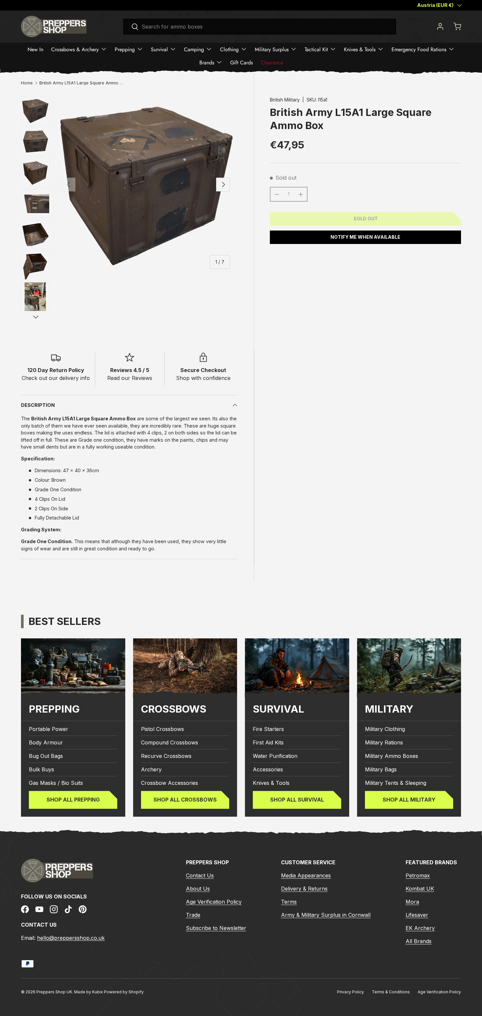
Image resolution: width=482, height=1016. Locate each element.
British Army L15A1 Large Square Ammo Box (81, 83)
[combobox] (260, 26)
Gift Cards (241, 62)
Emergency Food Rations (419, 49)
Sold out (365, 218)
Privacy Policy (350, 991)
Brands (206, 62)
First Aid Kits (268, 743)
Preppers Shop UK (54, 991)
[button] (457, 26)
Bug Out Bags (46, 756)
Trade (193, 914)
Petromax (418, 875)
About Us (198, 888)
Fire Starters (268, 729)
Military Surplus (272, 49)
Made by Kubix (89, 991)
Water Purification (275, 756)
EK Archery (420, 927)
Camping (194, 49)
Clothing (229, 49)
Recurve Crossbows (166, 756)
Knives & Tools (359, 49)
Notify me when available (365, 237)
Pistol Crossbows (162, 729)
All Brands (419, 941)
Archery (151, 769)
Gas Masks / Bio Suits (56, 783)
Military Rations (384, 743)
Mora (412, 901)
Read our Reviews (129, 378)
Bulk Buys (41, 769)
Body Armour (46, 743)
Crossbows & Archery (75, 49)
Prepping (125, 49)
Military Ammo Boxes (391, 756)
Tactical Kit (316, 49)
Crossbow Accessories (169, 783)
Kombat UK (420, 888)
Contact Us (200, 875)
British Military (285, 99)
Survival (159, 49)
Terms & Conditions (391, 991)
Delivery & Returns (304, 888)
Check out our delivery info (56, 378)
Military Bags (381, 769)
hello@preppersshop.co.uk (71, 937)
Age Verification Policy (214, 901)
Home (27, 83)
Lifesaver (417, 914)
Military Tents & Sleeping (395, 783)
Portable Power (48, 729)
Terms (289, 901)
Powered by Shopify (124, 991)
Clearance (272, 62)
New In (35, 49)
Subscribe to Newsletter (216, 927)
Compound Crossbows (169, 743)
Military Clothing (385, 729)
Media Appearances (306, 875)
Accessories (268, 769)
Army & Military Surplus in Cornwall (326, 914)
